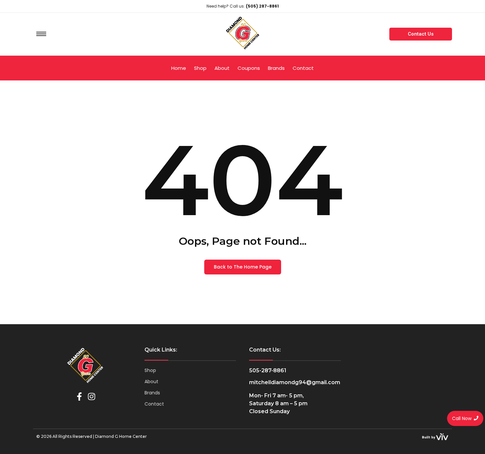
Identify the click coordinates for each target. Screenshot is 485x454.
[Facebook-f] (79, 396)
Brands (152, 392)
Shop (150, 370)
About (151, 381)
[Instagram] (91, 396)
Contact (154, 404)
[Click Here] (41, 34)
